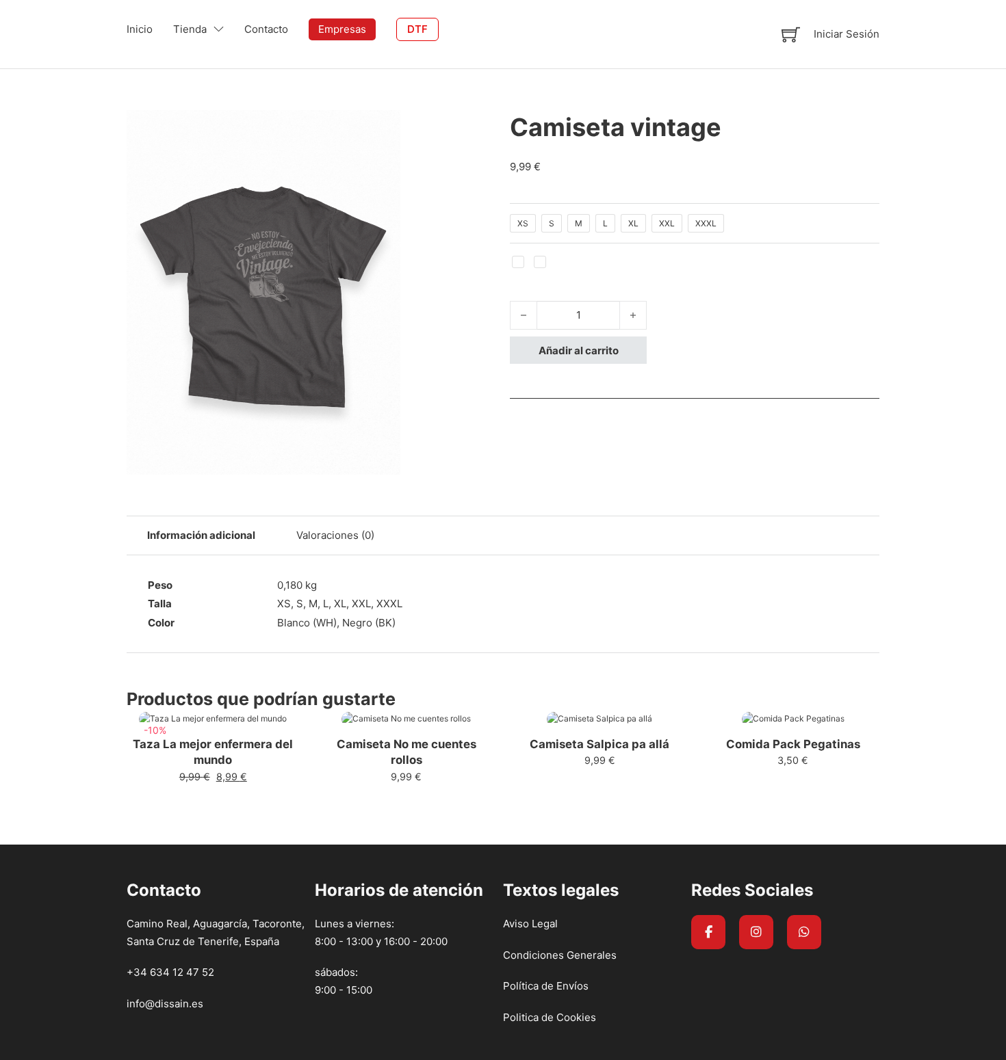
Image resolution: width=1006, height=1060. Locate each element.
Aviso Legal (530, 923)
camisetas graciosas (223, 835)
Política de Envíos (546, 985)
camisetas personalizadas (346, 835)
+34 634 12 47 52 (170, 972)
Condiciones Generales (560, 955)
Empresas (342, 29)
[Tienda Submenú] (219, 29)
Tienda (190, 29)
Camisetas (87, 818)
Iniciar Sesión (846, 33)
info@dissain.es (165, 1003)
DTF (417, 29)
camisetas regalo (460, 835)
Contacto (266, 29)
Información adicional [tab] (201, 535)
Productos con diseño (173, 818)
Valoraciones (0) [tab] (335, 535)
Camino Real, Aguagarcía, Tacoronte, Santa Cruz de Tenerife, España (216, 932)
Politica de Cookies (549, 1017)
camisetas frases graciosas (97, 835)
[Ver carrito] (791, 34)
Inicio (140, 29)
